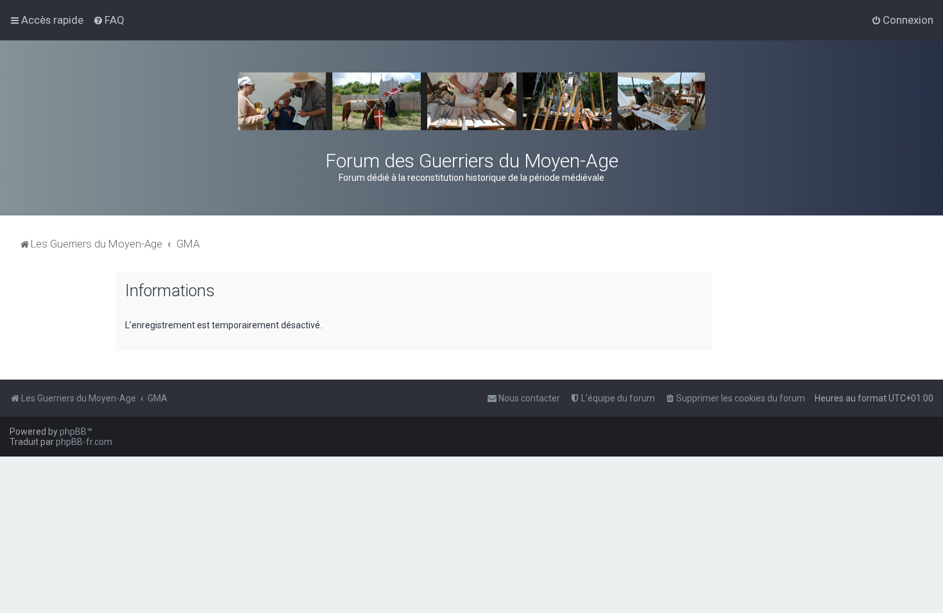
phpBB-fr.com (84, 442)
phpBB (73, 431)
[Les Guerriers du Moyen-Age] (471, 101)
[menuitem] (108, 20)
